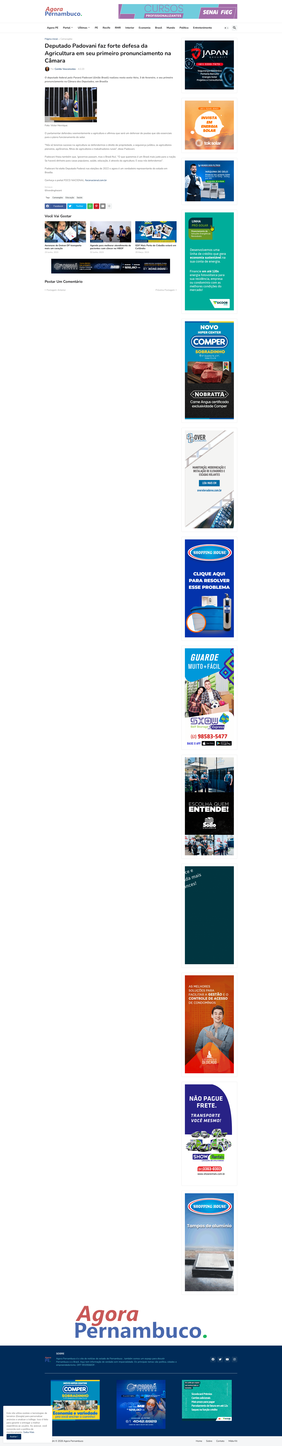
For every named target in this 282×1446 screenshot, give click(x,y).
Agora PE (52, 28)
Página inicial (51, 39)
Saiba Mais (28, 1432)
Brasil (158, 28)
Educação (70, 197)
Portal (66, 28)
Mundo (171, 28)
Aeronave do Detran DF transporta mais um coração (63, 247)
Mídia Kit (232, 1441)
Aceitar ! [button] (14, 1436)
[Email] (103, 206)
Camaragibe (66, 39)
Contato (220, 1441)
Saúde (79, 197)
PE (96, 28)
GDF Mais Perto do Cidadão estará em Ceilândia (155, 247)
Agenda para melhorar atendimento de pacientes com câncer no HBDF (110, 247)
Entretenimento (202, 28)
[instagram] (234, 1359)
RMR (118, 28)
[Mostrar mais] (109, 206)
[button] (226, 28)
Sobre (209, 1441)
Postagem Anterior (56, 290)
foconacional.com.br (96, 180)
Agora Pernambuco (73, 1441)
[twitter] (220, 1359)
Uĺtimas (82, 28)
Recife (106, 28)
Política (184, 28)
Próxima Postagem (165, 290)
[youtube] (227, 1359)
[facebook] (213, 1359)
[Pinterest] (96, 206)
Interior (129, 28)
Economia (144, 28)
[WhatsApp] (90, 206)
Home (199, 1441)
